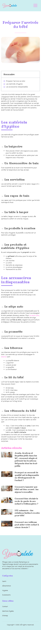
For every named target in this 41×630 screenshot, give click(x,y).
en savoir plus (34, 315)
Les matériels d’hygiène (14, 84)
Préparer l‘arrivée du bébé (15, 81)
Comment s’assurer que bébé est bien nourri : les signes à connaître (26, 489)
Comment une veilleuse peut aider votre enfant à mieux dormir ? (27, 525)
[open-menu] (35, 5)
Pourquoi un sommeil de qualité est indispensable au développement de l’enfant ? (27, 476)
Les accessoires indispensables (17, 87)
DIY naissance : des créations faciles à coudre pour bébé (27, 513)
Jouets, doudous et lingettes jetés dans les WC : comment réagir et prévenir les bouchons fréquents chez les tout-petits (26, 459)
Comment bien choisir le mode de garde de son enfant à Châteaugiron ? (26, 501)
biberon (3, 357)
